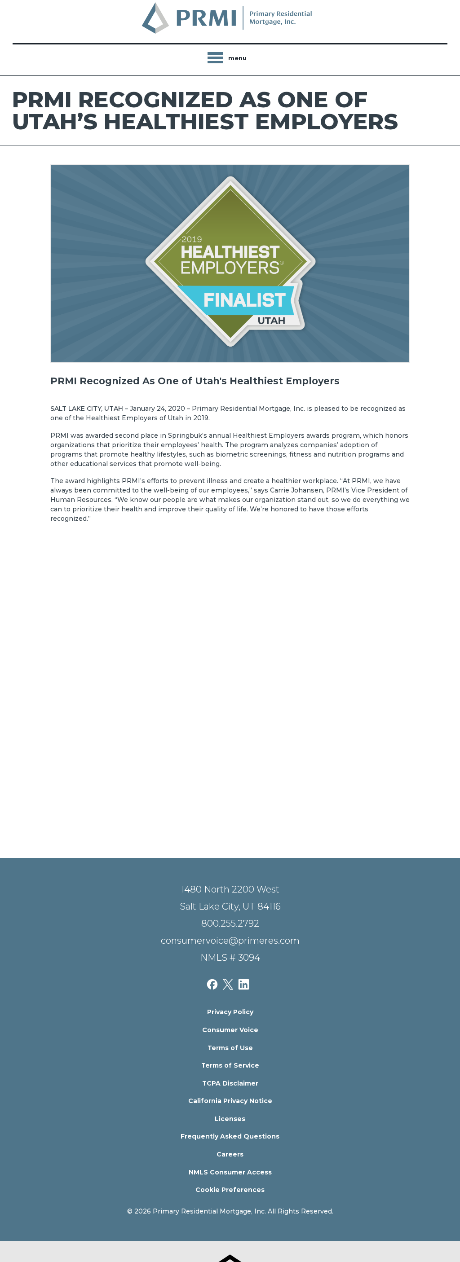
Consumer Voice (230, 1030)
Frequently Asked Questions (230, 1136)
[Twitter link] (230, 983)
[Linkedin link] (246, 983)
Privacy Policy (230, 1012)
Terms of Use (230, 1048)
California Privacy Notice (230, 1101)
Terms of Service (230, 1065)
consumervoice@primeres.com (230, 940)
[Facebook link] (214, 983)
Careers (230, 1154)
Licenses (230, 1119)
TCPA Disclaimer (230, 1083)
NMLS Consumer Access (230, 1172)
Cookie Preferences (230, 1190)
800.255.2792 (230, 923)
